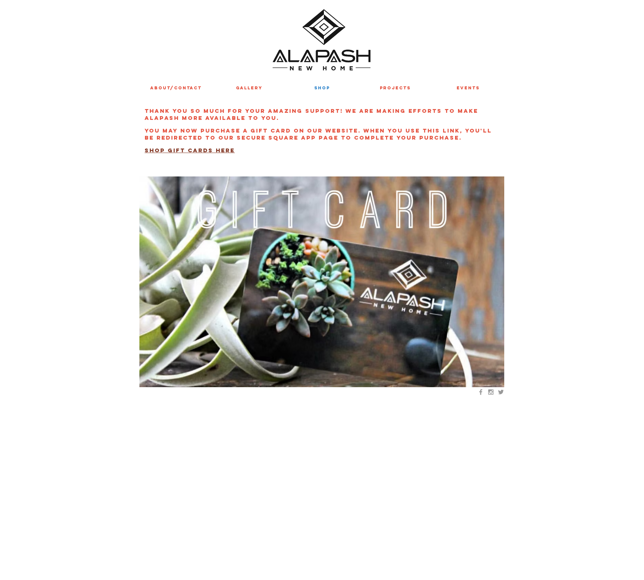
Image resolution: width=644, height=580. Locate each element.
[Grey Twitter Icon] (501, 392)
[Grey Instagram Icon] (491, 392)
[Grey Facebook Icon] (480, 392)
